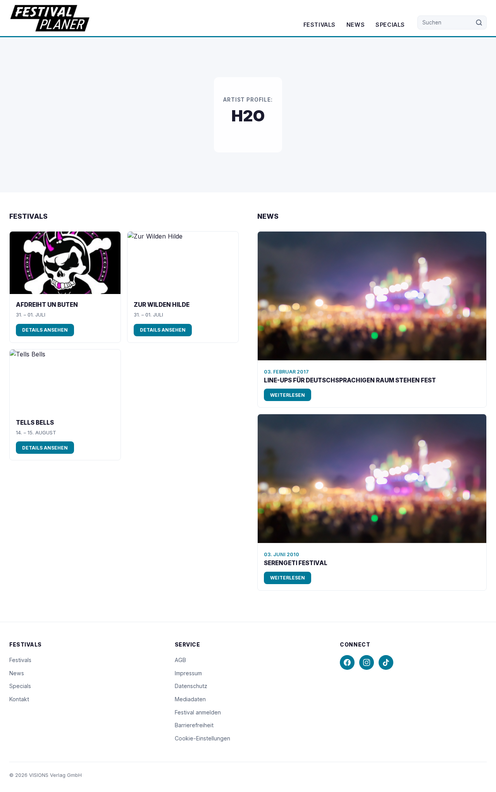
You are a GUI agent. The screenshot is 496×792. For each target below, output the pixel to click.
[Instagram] (366, 662)
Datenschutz (191, 686)
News (355, 24)
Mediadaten (190, 699)
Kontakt (19, 699)
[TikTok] (386, 662)
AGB (180, 660)
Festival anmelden (198, 712)
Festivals (319, 24)
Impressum (188, 673)
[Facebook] (347, 662)
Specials (390, 24)
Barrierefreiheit (194, 725)
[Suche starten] (479, 22)
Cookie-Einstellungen (202, 738)
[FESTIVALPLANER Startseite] (49, 18)
